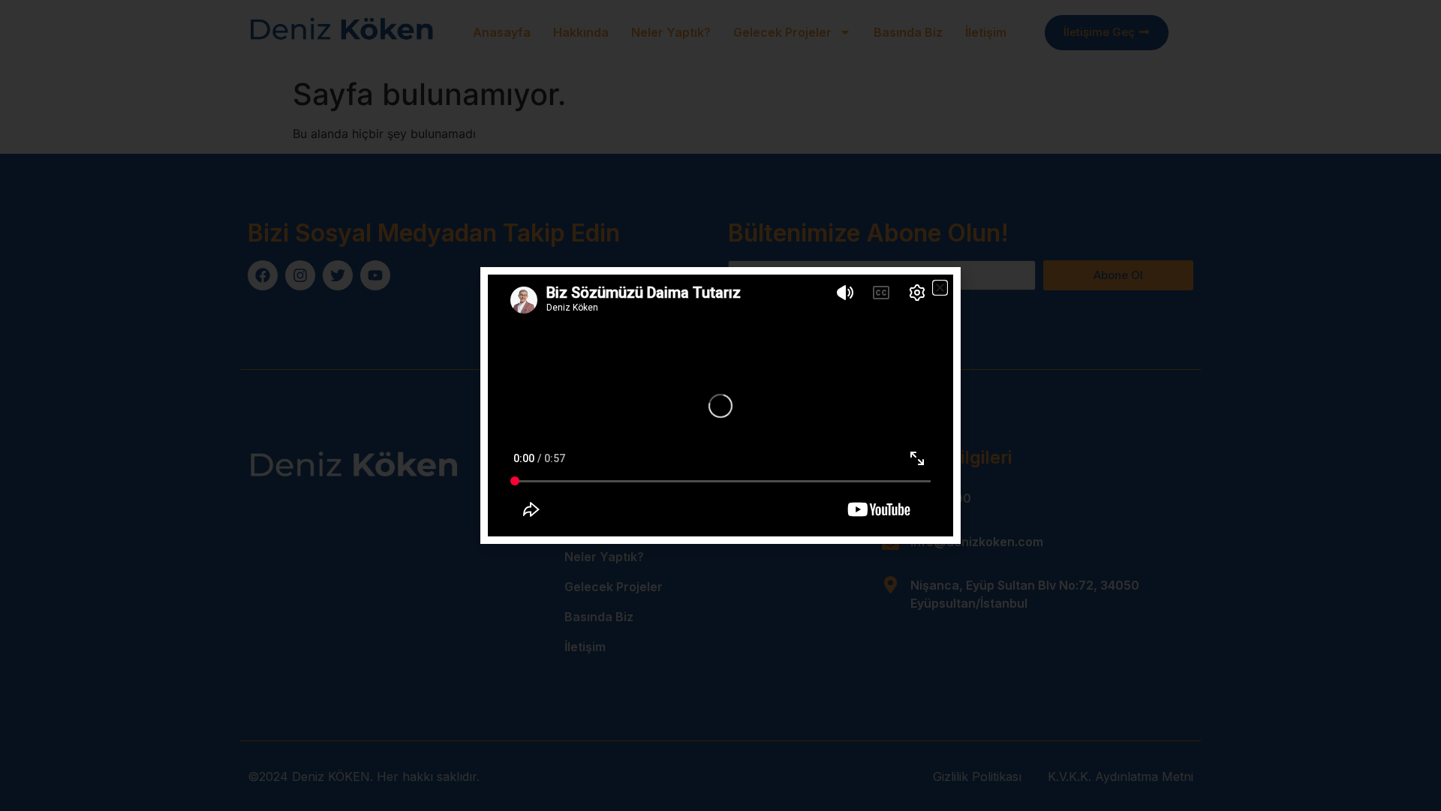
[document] (720, 405)
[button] (940, 287)
